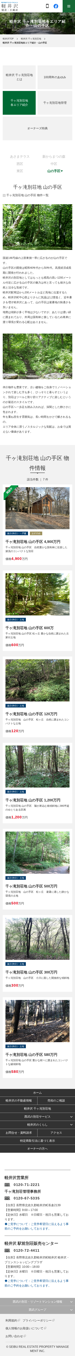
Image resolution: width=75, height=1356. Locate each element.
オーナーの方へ (37, 1148)
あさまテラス (20, 156)
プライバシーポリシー (37, 1320)
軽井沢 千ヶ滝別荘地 (31, 38)
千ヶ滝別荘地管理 (55, 102)
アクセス (56, 1132)
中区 (54, 164)
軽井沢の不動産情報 (19, 1100)
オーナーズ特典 (37, 128)
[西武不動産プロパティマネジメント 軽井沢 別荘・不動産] (9, 6)
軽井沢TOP (8, 38)
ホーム (37, 1092)
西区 (20, 164)
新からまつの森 (53, 156)
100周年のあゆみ (55, 77)
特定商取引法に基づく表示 (37, 1140)
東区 (20, 171)
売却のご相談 (56, 1100)
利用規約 (11, 1320)
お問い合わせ (14, 1336)
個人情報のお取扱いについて (24, 1328)
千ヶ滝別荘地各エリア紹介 (19, 102)
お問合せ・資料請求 (19, 1132)
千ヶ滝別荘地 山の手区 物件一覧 (27, 195)
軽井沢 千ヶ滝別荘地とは (19, 77)
